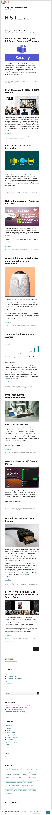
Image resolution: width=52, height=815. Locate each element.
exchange (7, 509)
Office (17, 509)
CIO (30, 81)
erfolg (28, 772)
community (21, 386)
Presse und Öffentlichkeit (12, 737)
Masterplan (34, 777)
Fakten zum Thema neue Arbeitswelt (15, 711)
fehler (29, 774)
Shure (14, 453)
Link (7, 130)
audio (11, 250)
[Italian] (11, 659)
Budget (24, 769)
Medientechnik (25, 81)
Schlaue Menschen (28, 782)
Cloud (18, 193)
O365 (15, 509)
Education (18, 385)
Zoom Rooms (9, 793)
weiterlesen (8, 78)
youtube (30, 250)
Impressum (9, 683)
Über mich (9, 674)
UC (20, 453)
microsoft (7, 82)
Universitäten (29, 387)
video (19, 138)
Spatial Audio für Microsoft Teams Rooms (16, 707)
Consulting (16, 772)
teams (14, 82)
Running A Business (11, 739)
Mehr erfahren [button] (36, 813)
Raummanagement (30, 509)
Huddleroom (14, 777)
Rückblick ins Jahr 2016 (11, 378)
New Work (18, 780)
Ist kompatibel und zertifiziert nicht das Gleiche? (18, 705)
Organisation (25, 780)
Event (32, 772)
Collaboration (18, 81)
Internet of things (25, 325)
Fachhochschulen (28, 386)
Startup (30, 452)
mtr (24, 250)
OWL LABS (31, 313)
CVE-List (10, 317)
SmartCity (31, 785)
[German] (9, 659)
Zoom (22, 138)
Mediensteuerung (9, 387)
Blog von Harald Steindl (16, 8)
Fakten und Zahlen (26, 192)
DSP (12, 453)
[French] (7, 659)
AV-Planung (33, 638)
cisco (32, 769)
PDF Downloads (10, 680)
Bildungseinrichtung (12, 386)
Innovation (21, 777)
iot (26, 777)
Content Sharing (18, 584)
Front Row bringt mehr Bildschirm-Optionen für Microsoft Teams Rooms (22, 594)
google (7, 777)
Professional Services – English (14, 678)
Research (19, 782)
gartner (34, 774)
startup (17, 453)
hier (33, 65)
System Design (29, 639)
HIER (13, 492)
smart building (24, 785)
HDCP (30, 558)
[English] (6, 659)
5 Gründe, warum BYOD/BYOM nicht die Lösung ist (19, 713)
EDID (23, 584)
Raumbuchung (22, 509)
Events (23, 249)
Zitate (7, 744)
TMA (25, 387)
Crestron (23, 772)
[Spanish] (12, 659)
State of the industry (14, 138)
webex (25, 790)
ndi (35, 136)
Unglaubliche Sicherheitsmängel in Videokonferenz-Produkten (22, 261)
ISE (29, 777)
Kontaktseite (9, 673)
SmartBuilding (15, 785)
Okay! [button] (48, 812)
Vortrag (20, 790)
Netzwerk (7, 138)
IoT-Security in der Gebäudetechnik (15, 709)
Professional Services (11, 676)
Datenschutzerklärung (12, 681)
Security (11, 82)
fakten (24, 774)
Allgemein (13, 81)
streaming (22, 387)
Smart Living (9, 788)
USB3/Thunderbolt (32, 574)
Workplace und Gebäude (10, 193)
